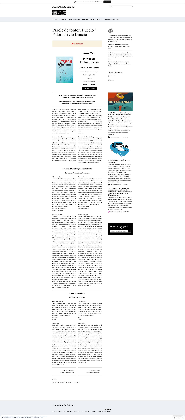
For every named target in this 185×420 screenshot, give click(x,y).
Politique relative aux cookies (37, 417)
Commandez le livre (89, 88)
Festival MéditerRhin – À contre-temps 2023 (119, 161)
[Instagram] (105, 409)
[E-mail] (110, 409)
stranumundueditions (117, 211)
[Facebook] (108, 409)
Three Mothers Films (116, 137)
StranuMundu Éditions (63, 6)
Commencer (107, 1)
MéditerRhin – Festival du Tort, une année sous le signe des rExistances (119, 114)
